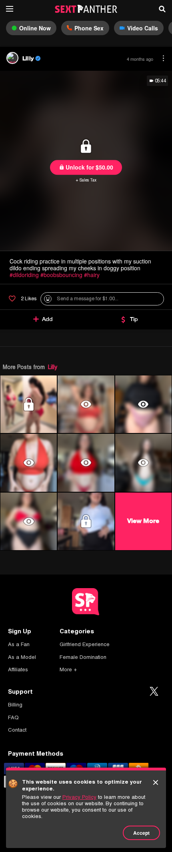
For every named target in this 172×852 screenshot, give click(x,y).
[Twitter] (154, 691)
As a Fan (19, 644)
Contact (17, 730)
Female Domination (83, 657)
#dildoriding (24, 275)
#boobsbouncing (61, 275)
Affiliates (18, 669)
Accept (141, 832)
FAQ (13, 717)
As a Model (22, 657)
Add (47, 319)
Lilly (52, 367)
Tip (134, 319)
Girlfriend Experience (85, 644)
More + (68, 669)
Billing (15, 705)
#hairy (92, 275)
